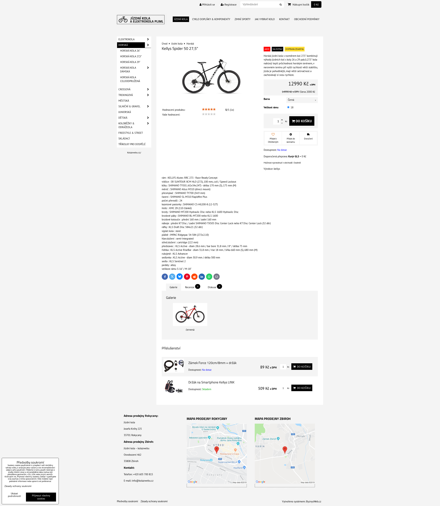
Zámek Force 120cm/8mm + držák (212, 362)
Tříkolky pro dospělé (132, 144)
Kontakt (284, 19)
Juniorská (124, 112)
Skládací (124, 138)
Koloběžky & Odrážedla (126, 125)
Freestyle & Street (130, 132)
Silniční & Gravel (129, 106)
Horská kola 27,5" (131, 56)
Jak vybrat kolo (265, 19)
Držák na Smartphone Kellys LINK (211, 382)
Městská (123, 100)
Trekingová (125, 95)
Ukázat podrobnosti (14, 494)
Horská (123, 45)
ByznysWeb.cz (313, 501)
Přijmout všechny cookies (41, 497)
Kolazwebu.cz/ (134, 152)
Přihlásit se (208, 4)
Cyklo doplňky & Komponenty (211, 19)
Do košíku (303, 121)
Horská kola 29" (130, 62)
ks (288, 366)
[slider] (209, 109)
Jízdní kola (181, 19)
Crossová (124, 89)
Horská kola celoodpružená (130, 79)
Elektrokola (126, 39)
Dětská (122, 117)
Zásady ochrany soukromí (154, 501)
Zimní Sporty (242, 19)
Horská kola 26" (130, 50)
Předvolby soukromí (127, 501)
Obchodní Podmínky (306, 19)
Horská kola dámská (128, 69)
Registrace (230, 4)
